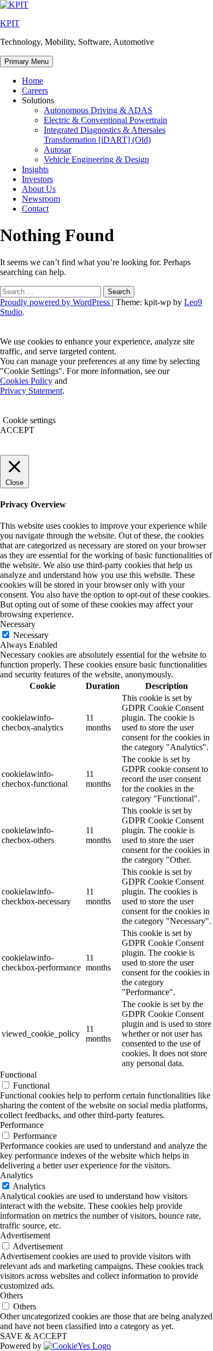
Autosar (57, 149)
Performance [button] (22, 1125)
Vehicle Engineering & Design (96, 159)
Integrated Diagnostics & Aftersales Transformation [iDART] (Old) (104, 134)
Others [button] (11, 1295)
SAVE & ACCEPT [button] (33, 1336)
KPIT (10, 23)
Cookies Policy (26, 380)
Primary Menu (26, 61)
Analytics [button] (16, 1175)
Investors (37, 179)
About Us (39, 189)
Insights (35, 169)
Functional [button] (18, 1074)
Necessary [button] (18, 624)
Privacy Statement (31, 390)
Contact (35, 208)
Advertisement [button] (25, 1235)
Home (32, 80)
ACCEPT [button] (17, 430)
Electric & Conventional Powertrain (105, 120)
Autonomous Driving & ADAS (98, 110)
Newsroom (41, 198)
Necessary (31, 635)
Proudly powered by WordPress (56, 302)
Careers (35, 90)
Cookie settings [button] (29, 420)
